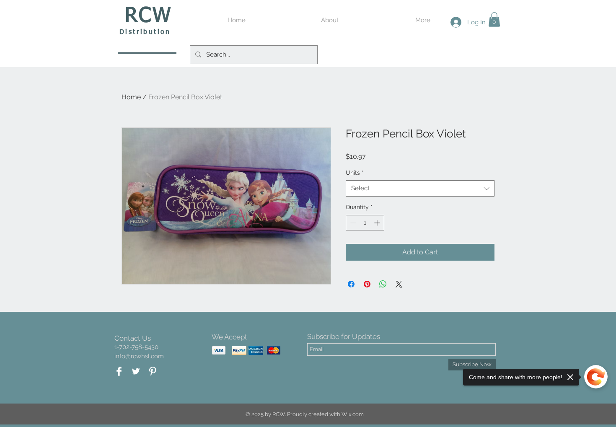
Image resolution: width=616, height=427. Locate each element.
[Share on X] (399, 284)
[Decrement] (352, 222)
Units (355, 172)
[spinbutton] (365, 222)
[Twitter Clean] (135, 371)
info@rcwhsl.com (139, 356)
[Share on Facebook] (351, 284)
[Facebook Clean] (119, 371)
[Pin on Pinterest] (367, 284)
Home (131, 97)
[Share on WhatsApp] (383, 284)
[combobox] (420, 188)
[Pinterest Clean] (152, 371)
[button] (494, 19)
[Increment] (378, 222)
